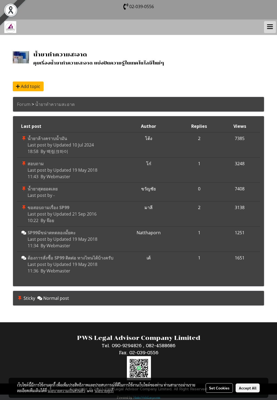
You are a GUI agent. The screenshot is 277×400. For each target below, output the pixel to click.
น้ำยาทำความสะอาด (55, 104)
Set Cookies (219, 387)
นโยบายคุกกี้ (104, 390)
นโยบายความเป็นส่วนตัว (66, 390)
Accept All (247, 387)
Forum (24, 104)
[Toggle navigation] (270, 27)
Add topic (30, 86)
